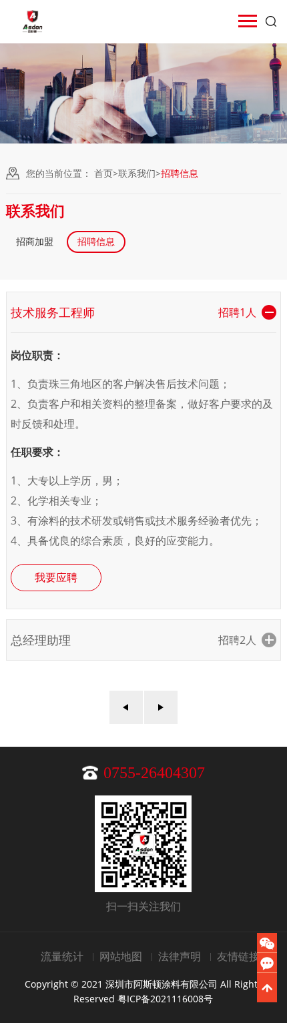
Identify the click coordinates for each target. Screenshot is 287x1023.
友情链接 (238, 956)
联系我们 (137, 173)
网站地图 (120, 956)
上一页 (126, 707)
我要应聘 (56, 577)
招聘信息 (96, 241)
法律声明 (179, 956)
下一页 (161, 707)
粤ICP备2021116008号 (165, 998)
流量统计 (62, 956)
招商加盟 (34, 241)
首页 (103, 173)
